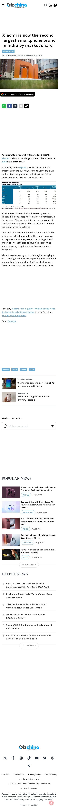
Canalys (12, 321)
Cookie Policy (51, 774)
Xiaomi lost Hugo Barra (14, 315)
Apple (26, 494)
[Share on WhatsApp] (4, 106)
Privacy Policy (34, 774)
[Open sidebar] (3, 5)
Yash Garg (12, 55)
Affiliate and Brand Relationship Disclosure (30, 784)
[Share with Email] (21, 106)
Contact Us (19, 774)
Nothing (27, 542)
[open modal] (55, 5)
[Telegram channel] (29, 766)
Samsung (28, 512)
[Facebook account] (13, 758)
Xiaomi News (8, 51)
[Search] (45, 5)
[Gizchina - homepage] (16, 5)
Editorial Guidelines (30, 779)
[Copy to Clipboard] (26, 106)
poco (25, 529)
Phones (6, 370)
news (15, 370)
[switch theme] (50, 5)
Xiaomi (5, 158)
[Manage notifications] (51, 803)
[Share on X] (15, 106)
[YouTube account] (37, 758)
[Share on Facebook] (9, 106)
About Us (5, 774)
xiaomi (23, 370)
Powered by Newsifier (29, 805)
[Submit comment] (52, 426)
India (4, 161)
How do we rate (30, 788)
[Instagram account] (21, 758)
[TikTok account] (29, 758)
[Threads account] (52, 758)
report (22, 167)
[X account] (5, 758)
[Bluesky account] (44, 758)
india (32, 370)
